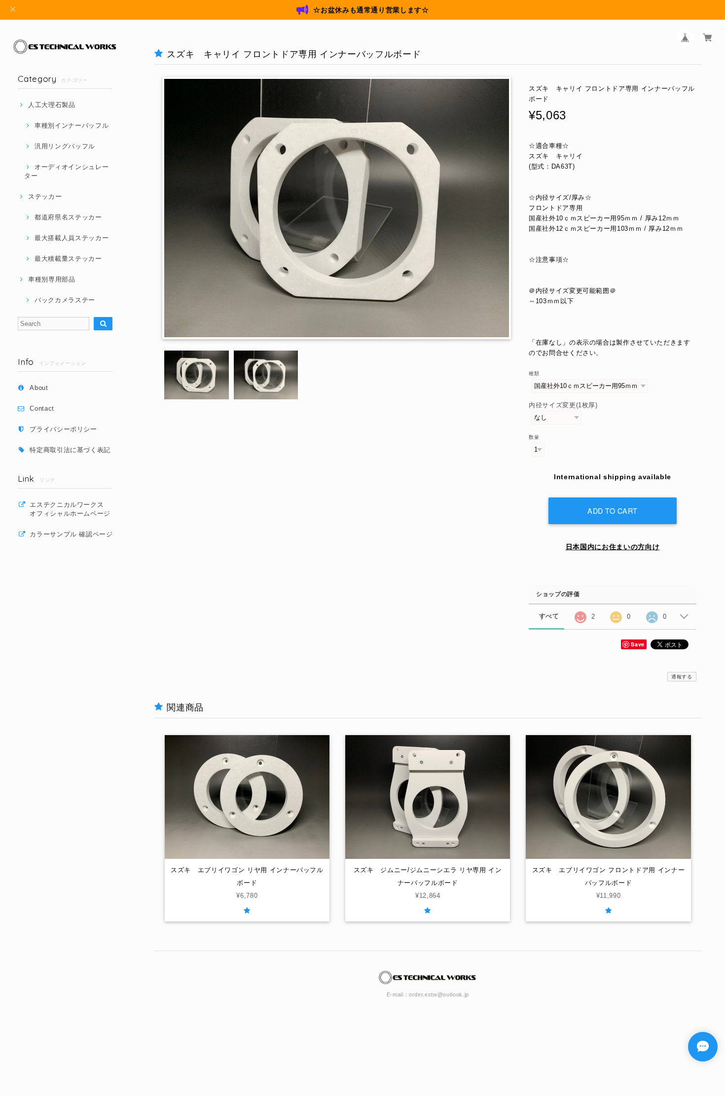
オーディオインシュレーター (66, 171)
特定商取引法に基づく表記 (70, 450)
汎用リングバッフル (65, 146)
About (39, 387)
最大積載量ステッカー (68, 258)
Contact (42, 408)
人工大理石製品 (51, 104)
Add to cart (612, 510)
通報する (681, 676)
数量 (534, 437)
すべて (549, 616)
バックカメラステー (65, 300)
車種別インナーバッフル (72, 125)
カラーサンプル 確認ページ (71, 534)
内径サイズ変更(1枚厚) (563, 405)
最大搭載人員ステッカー (72, 238)
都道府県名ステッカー (68, 217)
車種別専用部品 (51, 279)
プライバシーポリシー (63, 429)
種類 (534, 373)
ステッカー (45, 196)
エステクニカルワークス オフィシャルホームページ (74, 509)
